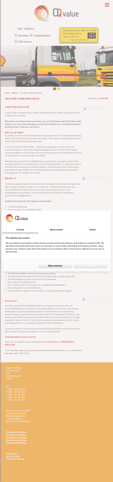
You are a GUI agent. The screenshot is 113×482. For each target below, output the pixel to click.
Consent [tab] (20, 230)
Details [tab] (92, 230)
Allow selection (55, 265)
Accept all (90, 265)
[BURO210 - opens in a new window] (97, 218)
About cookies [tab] (56, 230)
